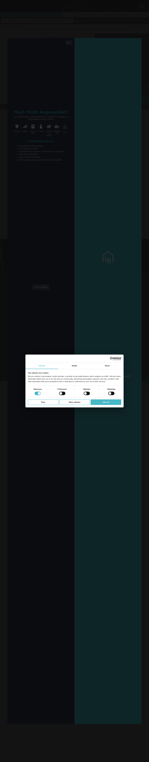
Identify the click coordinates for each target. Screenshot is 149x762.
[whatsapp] (57, 307)
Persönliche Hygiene (33, 28)
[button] (34, 19)
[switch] (62, 393)
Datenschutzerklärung (19, 350)
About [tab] (107, 366)
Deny (43, 402)
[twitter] (57, 301)
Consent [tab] (42, 366)
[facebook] (65, 296)
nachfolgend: (30, 106)
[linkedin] (57, 296)
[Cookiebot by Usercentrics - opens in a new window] (111, 358)
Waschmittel (49, 28)
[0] (131, 6)
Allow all (106, 402)
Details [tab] (74, 366)
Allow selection (74, 402)
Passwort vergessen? (108, 614)
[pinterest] (65, 301)
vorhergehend (17, 106)
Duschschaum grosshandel (67, 28)
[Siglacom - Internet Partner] (131, 368)
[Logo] (20, 289)
